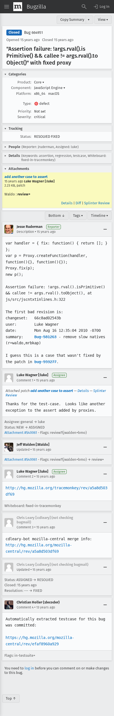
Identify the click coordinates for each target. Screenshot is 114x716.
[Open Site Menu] (6, 6)
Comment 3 (25, 527)
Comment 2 (25, 476)
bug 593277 (45, 362)
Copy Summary (72, 19)
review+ (23, 194)
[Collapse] (105, 229)
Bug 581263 (45, 337)
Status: (25, 136)
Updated (23, 450)
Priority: (24, 111)
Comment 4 (25, 607)
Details (66, 203)
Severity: (24, 117)
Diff (78, 203)
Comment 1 (25, 380)
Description (25, 232)
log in (29, 668)
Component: (21, 88)
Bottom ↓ (56, 215)
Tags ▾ (78, 215)
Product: (24, 82)
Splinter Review (97, 203)
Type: (27, 103)
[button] (101, 6)
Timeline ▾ (99, 215)
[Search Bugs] (84, 6)
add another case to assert (26, 177)
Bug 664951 (33, 32)
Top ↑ (11, 698)
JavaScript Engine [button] (49, 88)
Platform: (23, 93)
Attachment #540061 (20, 432)
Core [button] (39, 82)
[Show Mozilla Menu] (17, 6)
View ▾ (103, 19)
